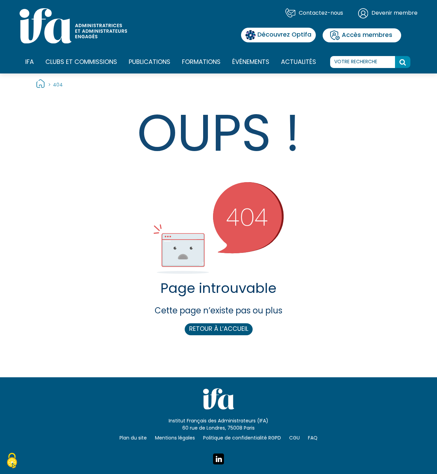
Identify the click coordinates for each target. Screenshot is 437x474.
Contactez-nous (321, 13)
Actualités (298, 62)
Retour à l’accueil (218, 329)
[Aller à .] (40, 85)
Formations (201, 62)
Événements (250, 62)
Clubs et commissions (81, 62)
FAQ (313, 438)
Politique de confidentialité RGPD (242, 438)
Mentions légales (175, 438)
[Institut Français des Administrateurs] (73, 26)
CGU (294, 438)
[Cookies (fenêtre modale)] (12, 461)
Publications (149, 62)
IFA (29, 62)
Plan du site (133, 438)
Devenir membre (394, 13)
